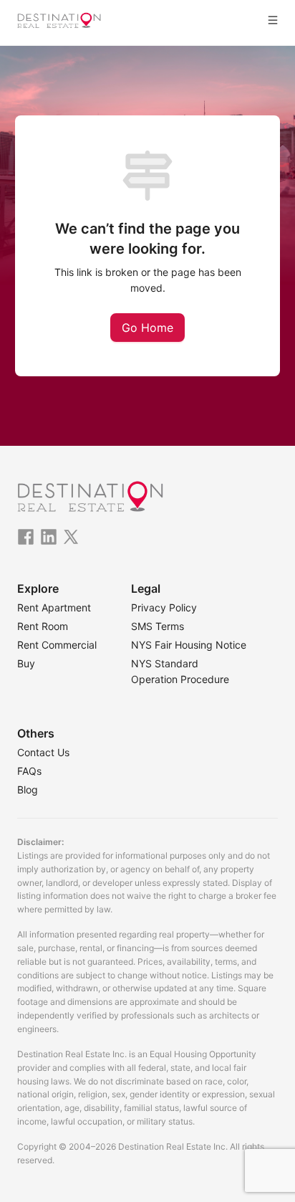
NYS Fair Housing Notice (188, 645)
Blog (27, 789)
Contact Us (43, 752)
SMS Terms (157, 626)
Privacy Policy (164, 607)
